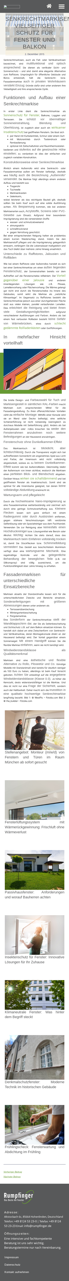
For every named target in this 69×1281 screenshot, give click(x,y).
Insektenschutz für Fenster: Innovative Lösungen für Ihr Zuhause (34, 959)
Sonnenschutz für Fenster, (22, 115)
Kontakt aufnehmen (16, 1272)
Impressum (11, 1257)
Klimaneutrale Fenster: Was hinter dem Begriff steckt (34, 1014)
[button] (61, 6)
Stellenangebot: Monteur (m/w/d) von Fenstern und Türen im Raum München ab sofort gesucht (34, 757)
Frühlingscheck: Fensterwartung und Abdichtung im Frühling (34, 1149)
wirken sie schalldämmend (38, 478)
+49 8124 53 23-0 (25, 1221)
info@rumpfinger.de (37, 1226)
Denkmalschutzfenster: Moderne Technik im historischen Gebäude (34, 1084)
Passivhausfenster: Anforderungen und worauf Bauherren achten (34, 894)
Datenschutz (12, 1264)
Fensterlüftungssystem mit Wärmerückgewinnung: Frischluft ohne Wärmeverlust (34, 827)
